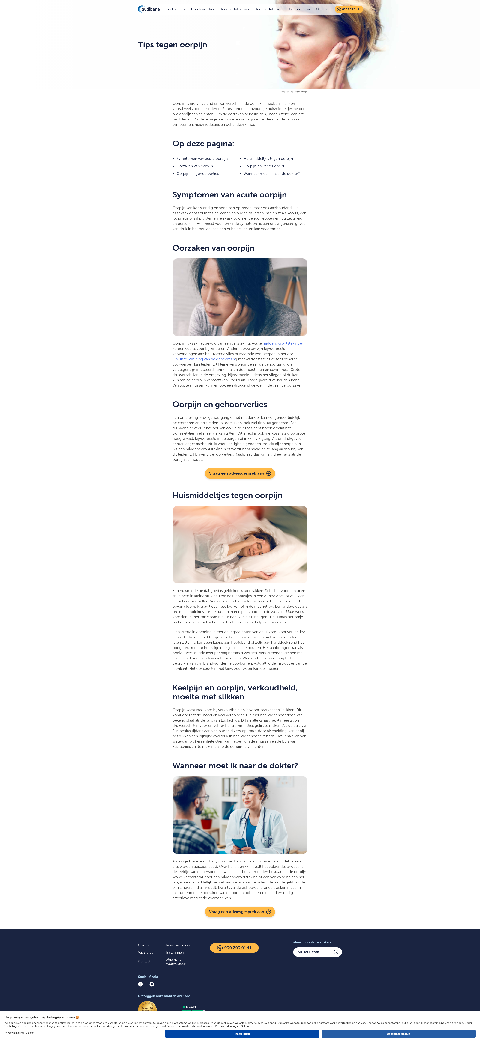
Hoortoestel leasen (269, 9)
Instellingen (175, 952)
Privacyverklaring (179, 945)
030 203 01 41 (351, 9)
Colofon (144, 945)
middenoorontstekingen (283, 343)
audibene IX (176, 9)
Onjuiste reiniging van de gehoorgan (203, 359)
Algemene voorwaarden (176, 961)
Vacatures (145, 952)
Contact (144, 962)
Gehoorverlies (299, 9)
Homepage (284, 92)
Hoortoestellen (202, 9)
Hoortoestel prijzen (234, 9)
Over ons (323, 9)
